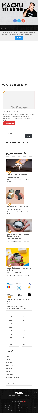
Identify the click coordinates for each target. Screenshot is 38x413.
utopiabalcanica (10, 384)
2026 (10, 316)
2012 (10, 341)
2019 (23, 327)
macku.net (27, 410)
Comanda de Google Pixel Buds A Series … (19, 269)
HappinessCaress (11, 365)
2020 (10, 327)
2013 (23, 338)
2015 (23, 334)
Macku (19, 392)
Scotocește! (9, 133)
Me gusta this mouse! (11, 111)
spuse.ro (8, 381)
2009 (23, 345)
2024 (10, 320)
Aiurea (8, 356)
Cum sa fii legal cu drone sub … (18, 174)
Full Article (9, 123)
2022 (10, 323)
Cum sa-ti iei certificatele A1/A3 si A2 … (18, 300)
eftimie (8, 359)
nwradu (8, 371)
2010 (10, 345)
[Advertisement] (19, 63)
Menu (4, 28)
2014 (10, 338)
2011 (23, 341)
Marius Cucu (9, 368)
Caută (28, 136)
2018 (10, 330)
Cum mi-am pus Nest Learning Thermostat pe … (18, 235)
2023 (23, 320)
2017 (23, 330)
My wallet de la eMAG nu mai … (18, 207)
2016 (10, 334)
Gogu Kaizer (9, 362)
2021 (23, 323)
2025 (23, 316)
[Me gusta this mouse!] (19, 100)
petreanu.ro (9, 374)
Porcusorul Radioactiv (12, 377)
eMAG (19, 38)
